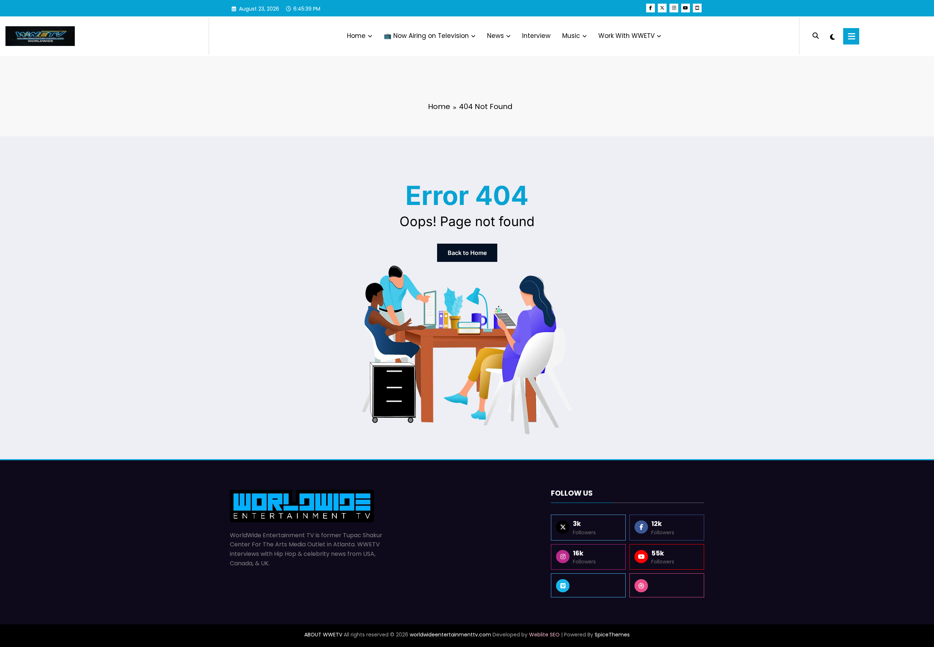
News (495, 35)
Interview (536, 35)
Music (571, 35)
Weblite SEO (544, 634)
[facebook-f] (650, 8)
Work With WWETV (626, 35)
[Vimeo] (588, 585)
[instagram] (673, 8)
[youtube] (685, 8)
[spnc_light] (832, 36)
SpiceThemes (612, 634)
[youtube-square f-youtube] (697, 8)
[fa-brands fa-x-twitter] (662, 8)
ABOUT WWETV (323, 634)
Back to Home (467, 252)
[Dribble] (666, 585)
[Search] (816, 36)
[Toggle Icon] (851, 36)
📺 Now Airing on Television (426, 35)
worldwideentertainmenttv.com (450, 634)
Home (356, 35)
